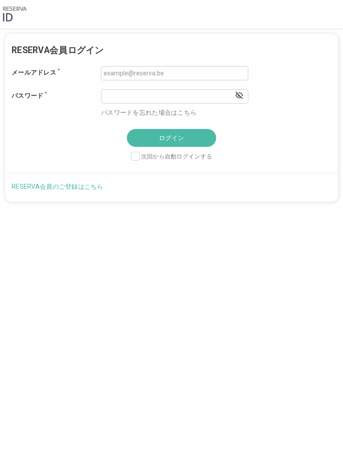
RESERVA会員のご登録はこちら (58, 186)
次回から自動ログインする (176, 156)
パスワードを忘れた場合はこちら (149, 112)
